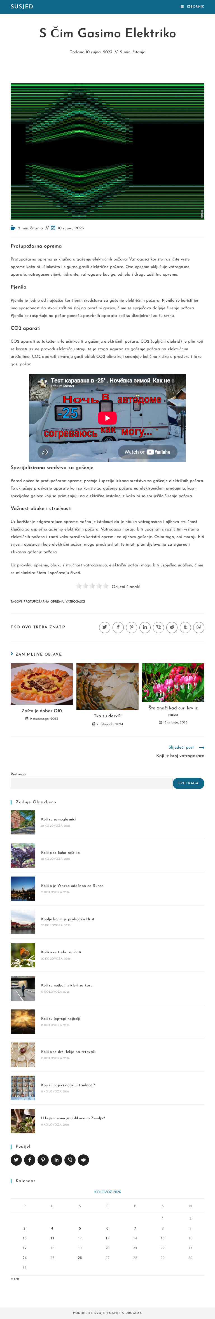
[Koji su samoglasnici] (23, 822)
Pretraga (18, 774)
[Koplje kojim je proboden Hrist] (23, 922)
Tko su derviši (107, 716)
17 (25, 1248)
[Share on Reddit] (83, 1160)
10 (25, 1238)
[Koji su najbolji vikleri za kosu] (23, 988)
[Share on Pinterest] (43, 1160)
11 (52, 1238)
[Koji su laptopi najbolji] (23, 1021)
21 (135, 1248)
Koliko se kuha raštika (60, 853)
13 (107, 1238)
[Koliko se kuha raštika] (23, 855)
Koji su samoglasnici (58, 819)
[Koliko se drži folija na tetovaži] (23, 1055)
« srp (15, 1279)
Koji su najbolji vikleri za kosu (67, 985)
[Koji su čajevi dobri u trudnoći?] (23, 1088)
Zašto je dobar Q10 (42, 711)
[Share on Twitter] (16, 1160)
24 (25, 1257)
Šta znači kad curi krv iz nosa (173, 711)
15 (163, 1238)
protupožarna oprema (44, 601)
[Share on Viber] (70, 1160)
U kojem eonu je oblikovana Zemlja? (73, 1118)
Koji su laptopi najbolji (60, 1019)
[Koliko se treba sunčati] (23, 955)
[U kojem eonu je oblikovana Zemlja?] (23, 1121)
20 (107, 1248)
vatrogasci (75, 601)
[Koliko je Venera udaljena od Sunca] (23, 889)
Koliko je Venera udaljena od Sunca (72, 886)
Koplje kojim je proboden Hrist (68, 919)
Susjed (22, 7)
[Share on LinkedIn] (56, 1160)
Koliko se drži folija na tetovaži (68, 1052)
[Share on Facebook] (29, 1160)
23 (190, 1248)
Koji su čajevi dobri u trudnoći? (68, 1085)
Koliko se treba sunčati (61, 952)
